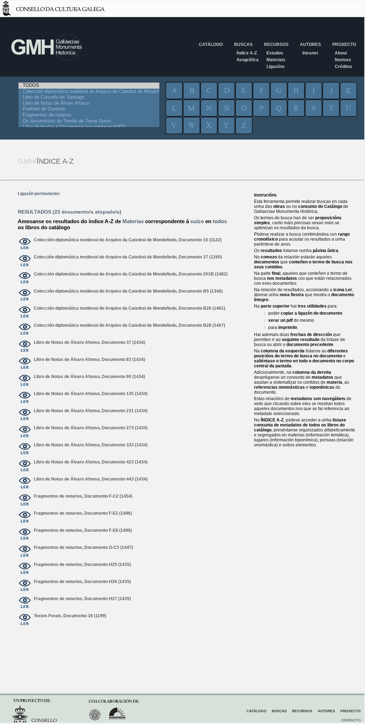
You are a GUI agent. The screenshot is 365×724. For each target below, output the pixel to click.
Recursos (276, 44)
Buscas (243, 44)
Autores (310, 44)
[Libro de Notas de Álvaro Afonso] (88, 103)
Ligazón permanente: (39, 193)
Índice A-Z (247, 53)
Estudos (274, 53)
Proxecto (344, 44)
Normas (343, 59)
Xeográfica (248, 59)
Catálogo (211, 44)
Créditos (343, 66)
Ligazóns (275, 66)
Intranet (310, 53)
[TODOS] (88, 86)
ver (25, 244)
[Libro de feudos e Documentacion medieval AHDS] (88, 127)
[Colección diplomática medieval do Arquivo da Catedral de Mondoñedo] (88, 92)
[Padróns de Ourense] (88, 109)
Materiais (275, 59)
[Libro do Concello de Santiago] (88, 97)
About (341, 53)
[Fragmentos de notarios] (88, 115)
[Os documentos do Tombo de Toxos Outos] (88, 121)
